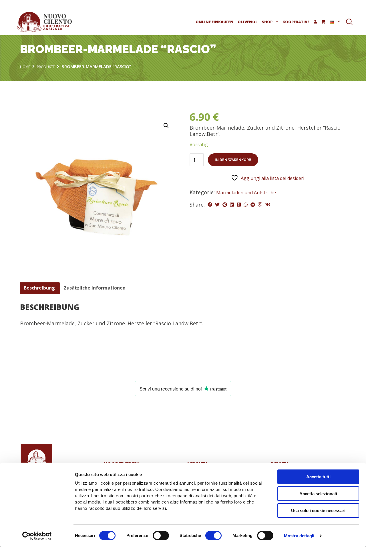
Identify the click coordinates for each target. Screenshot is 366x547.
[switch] (161, 535)
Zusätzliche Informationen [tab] (95, 288)
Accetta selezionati (318, 493)
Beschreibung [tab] (39, 288)
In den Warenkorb (233, 160)
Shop (267, 21)
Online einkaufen (214, 21)
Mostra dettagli (299, 535)
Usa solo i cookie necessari (318, 510)
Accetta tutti (318, 476)
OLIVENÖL (248, 21)
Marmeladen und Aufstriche (246, 192)
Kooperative (296, 21)
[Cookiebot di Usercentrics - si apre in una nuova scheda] (37, 536)
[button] (166, 125)
